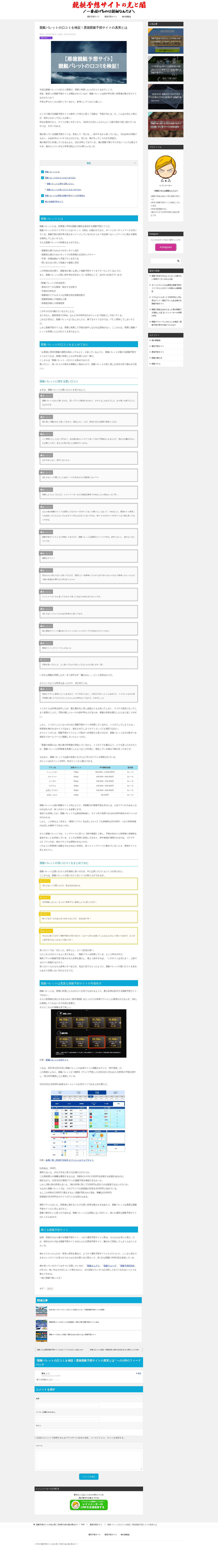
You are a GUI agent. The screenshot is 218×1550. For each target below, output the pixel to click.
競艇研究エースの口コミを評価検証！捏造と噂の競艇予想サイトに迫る (74, 1322)
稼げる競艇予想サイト (54, 202)
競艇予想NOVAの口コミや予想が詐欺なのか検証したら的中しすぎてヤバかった (166, 41)
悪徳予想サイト (111, 17)
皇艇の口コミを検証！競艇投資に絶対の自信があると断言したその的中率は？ (116, 1350)
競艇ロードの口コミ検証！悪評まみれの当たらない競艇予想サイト (72, 1334)
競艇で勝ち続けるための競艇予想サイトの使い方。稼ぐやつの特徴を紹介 (166, 125)
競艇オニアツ (93, 1266)
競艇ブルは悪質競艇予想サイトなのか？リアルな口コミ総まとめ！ (60, 1350)
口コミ (50, 1289)
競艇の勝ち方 (157, 358)
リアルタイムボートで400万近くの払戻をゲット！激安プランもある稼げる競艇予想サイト (166, 69)
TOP (60, 1525)
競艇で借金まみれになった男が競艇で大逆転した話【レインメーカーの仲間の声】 (167, 312)
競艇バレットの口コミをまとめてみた (60, 178)
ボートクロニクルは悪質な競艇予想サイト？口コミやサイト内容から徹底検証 (167, 288)
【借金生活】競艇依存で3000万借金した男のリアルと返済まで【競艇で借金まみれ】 (166, 97)
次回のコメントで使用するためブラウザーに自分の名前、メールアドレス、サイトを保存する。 (81, 1438)
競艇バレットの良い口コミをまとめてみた (64, 190)
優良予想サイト (93, 17)
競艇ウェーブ (110, 1266)
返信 (139, 1373)
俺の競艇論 (126, 17)
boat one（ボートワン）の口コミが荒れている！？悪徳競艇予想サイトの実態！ (77, 1310)
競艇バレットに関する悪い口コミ (60, 184)
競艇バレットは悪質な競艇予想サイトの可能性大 (65, 196)
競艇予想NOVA (127, 1266)
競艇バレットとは (52, 172)
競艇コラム (156, 364)
